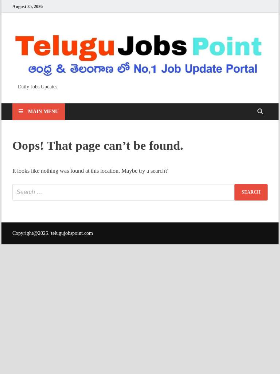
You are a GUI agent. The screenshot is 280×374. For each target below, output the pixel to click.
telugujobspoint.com (72, 233)
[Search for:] (140, 192)
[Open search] (260, 112)
